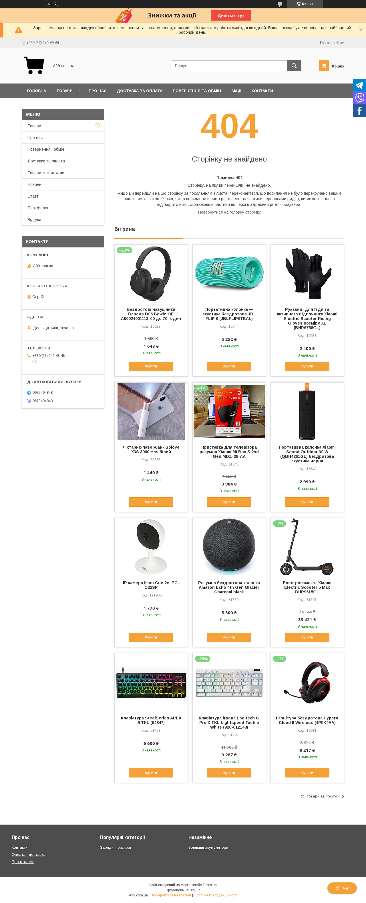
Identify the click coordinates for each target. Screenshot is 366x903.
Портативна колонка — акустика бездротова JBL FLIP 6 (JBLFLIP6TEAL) (229, 314)
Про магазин (23, 862)
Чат (346, 888)
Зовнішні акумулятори (208, 847)
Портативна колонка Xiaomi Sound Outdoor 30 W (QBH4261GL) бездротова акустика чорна (307, 454)
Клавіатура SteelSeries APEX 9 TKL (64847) (151, 720)
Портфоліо (37, 208)
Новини (34, 184)
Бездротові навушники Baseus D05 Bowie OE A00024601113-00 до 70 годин (151, 314)
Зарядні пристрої (115, 847)
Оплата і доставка (28, 854)
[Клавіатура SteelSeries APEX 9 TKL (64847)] (151, 682)
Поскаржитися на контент (170, 895)
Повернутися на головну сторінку (229, 212)
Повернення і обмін (45, 149)
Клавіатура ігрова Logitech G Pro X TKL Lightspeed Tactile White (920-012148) (229, 722)
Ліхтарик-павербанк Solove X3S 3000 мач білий (151, 449)
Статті (33, 196)
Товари (64, 91)
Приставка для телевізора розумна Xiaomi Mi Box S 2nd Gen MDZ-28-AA (229, 452)
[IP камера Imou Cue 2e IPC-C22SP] (151, 546)
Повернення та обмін (197, 91)
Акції (236, 91)
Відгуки (34, 219)
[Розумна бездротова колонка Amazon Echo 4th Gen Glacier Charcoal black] (229, 546)
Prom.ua (210, 885)
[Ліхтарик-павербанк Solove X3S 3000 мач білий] (151, 411)
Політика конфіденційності (215, 895)
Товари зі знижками (45, 172)
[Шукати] (294, 65)
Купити (151, 366)
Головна (36, 91)
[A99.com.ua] (34, 76)
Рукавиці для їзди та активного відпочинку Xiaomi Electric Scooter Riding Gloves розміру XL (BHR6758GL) (307, 318)
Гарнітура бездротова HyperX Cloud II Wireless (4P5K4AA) (307, 720)
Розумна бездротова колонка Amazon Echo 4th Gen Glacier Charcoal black (229, 587)
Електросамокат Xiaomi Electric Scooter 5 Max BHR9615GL (307, 587)
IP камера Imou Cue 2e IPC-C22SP (151, 585)
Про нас (98, 91)
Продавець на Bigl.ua (183, 890)
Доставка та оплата (139, 91)
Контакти (262, 91)
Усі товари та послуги (320, 796)
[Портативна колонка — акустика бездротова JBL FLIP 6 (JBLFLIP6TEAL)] (229, 273)
